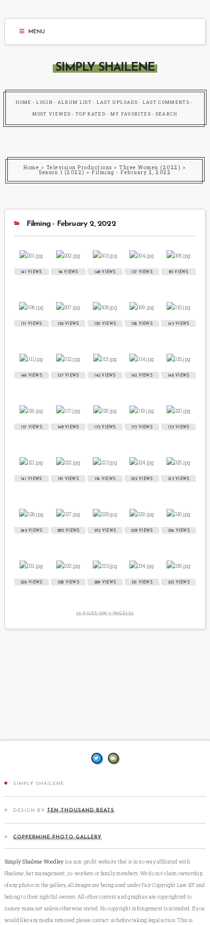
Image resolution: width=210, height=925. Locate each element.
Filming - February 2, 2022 (131, 172)
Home (23, 102)
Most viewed (51, 114)
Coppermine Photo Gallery (57, 837)
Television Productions (79, 167)
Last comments (166, 102)
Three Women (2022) (150, 167)
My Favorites (130, 114)
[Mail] (113, 758)
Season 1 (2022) (62, 172)
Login (44, 102)
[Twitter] (96, 758)
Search (167, 114)
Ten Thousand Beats (80, 810)
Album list (75, 102)
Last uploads (117, 102)
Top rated (90, 114)
